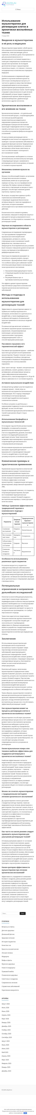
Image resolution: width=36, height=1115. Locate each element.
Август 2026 (6, 1004)
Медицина (5, 957)
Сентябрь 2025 (7, 1037)
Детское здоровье (8, 930)
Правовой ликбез (8, 971)
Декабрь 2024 (6, 1071)
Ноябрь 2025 (6, 1030)
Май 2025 (5, 1052)
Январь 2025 (6, 1067)
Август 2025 (6, 1041)
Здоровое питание (8, 938)
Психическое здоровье (10, 975)
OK (25, 1113)
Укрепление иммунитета (10, 990)
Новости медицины (8, 968)
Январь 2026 (6, 1022)
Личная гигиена (7, 953)
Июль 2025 (5, 1045)
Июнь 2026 (5, 1011)
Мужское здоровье (8, 964)
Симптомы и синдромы (10, 979)
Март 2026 (5, 1019)
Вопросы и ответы (8, 927)
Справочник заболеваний (10, 986)
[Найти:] (10, 913)
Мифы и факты (7, 960)
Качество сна (6, 945)
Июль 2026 (5, 1008)
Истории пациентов (8, 942)
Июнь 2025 (5, 1048)
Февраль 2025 (6, 1063)
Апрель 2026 (6, 1015)
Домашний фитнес (8, 934)
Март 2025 (5, 1060)
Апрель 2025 (6, 1056)
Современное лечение (9, 983)
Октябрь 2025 (6, 1034)
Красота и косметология (10, 949)
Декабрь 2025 (6, 1026)
